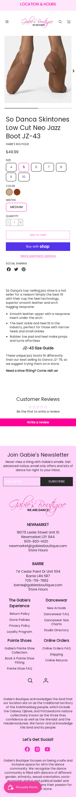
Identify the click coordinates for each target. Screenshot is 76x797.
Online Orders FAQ (56, 648)
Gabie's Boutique (17, 144)
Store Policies (19, 620)
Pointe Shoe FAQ (19, 668)
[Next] (73, 71)
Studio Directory (56, 630)
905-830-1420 (36, 541)
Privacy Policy (19, 625)
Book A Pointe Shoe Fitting (19, 660)
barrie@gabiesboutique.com (38, 585)
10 (23, 177)
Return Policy (20, 613)
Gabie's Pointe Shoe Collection (19, 650)
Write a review (38, 422)
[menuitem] (19, 614)
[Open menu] (7, 22)
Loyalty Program (19, 631)
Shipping (56, 654)
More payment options (38, 256)
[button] (38, 235)
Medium (16, 207)
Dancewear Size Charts (56, 622)
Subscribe (57, 481)
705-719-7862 (36, 580)
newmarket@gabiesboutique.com (38, 546)
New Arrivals (56, 608)
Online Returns (56, 660)
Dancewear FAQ (56, 614)
